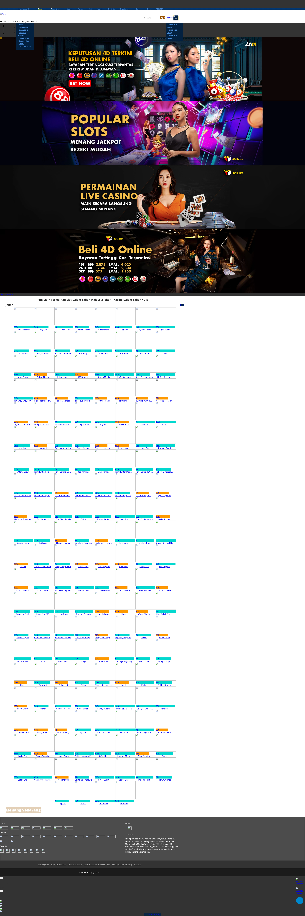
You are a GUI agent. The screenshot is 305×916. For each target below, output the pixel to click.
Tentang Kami (43, 865)
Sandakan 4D (24, 38)
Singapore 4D (24, 27)
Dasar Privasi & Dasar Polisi (95, 865)
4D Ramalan (61, 865)
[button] (4, 294)
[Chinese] (155, 18)
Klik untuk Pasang (152, 914)
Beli (90, 9)
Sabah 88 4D (23, 30)
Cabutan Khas (24, 41)
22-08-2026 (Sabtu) (172, 37)
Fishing (80, 9)
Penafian (137, 865)
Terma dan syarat (75, 865)
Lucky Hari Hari (25, 46)
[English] (152, 18)
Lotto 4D (139, 841)
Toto (21, 25)
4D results (146, 838)
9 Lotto (21, 44)
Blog (148, 9)
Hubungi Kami (118, 865)
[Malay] (157, 18)
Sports (69, 9)
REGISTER (159, 9)
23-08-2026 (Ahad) (172, 31)
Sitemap (128, 865)
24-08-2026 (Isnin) (172, 26)
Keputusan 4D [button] (23, 9)
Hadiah (99, 9)
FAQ (108, 865)
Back (182, 305)
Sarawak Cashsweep (21, 34)
